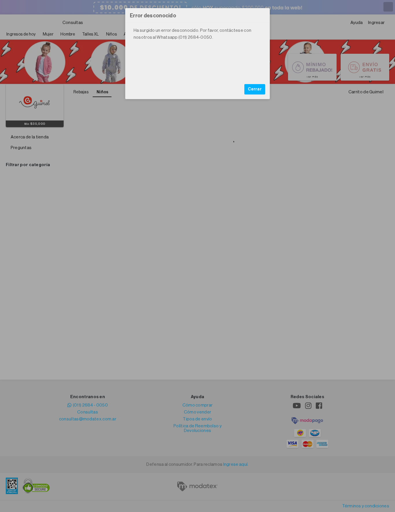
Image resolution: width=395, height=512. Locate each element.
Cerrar (255, 89)
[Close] (262, 15)
